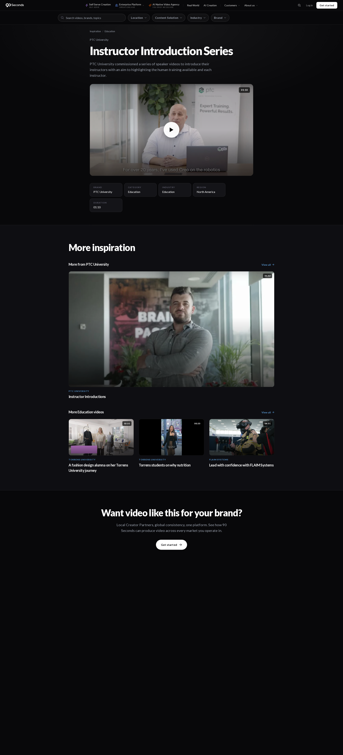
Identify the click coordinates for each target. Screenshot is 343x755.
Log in (309, 5)
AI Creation (210, 5)
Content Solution (166, 17)
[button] (171, 130)
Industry (196, 17)
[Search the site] (299, 5)
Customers (230, 5)
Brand (218, 17)
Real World (193, 5)
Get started (327, 5)
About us (249, 5)
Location (137, 17)
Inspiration (95, 31)
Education (110, 31)
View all (266, 264)
